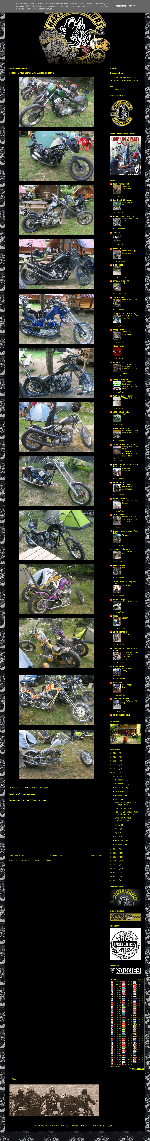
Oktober (120, 788)
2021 (116, 773)
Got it (132, 6)
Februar (120, 841)
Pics (14, 1079)
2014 (116, 869)
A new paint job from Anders (130, 317)
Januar (119, 844)
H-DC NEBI (118, 265)
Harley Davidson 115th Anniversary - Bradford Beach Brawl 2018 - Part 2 (125, 452)
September (121, 792)
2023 (116, 765)
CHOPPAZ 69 (118, 362)
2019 (116, 849)
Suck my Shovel (121, 699)
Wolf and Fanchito (126, 469)
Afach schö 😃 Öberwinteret (129, 252)
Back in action (129, 602)
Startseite (56, 856)
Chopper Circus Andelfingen (123, 819)
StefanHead (118, 666)
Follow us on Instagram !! (128, 333)
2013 (116, 873)
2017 (116, 857)
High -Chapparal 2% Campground (125, 804)
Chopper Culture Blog (124, 314)
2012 (116, 876)
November (120, 784)
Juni (118, 825)
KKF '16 (125, 634)
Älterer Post (95, 856)
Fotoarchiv (116, 73)
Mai (117, 829)
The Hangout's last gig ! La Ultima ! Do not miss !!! (130, 385)
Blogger (109, 1126)
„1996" (125, 618)
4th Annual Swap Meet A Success (130, 431)
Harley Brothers (123, 808)
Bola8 (124, 283)
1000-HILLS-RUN (121, 412)
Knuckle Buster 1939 (124, 445)
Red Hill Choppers (123, 200)
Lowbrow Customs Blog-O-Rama (125, 649)
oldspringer (119, 346)
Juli (118, 799)
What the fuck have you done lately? (125, 465)
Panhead (117, 249)
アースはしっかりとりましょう (130, 702)
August (119, 795)
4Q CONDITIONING (121, 715)
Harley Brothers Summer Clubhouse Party (128, 813)
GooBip (116, 616)
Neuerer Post (17, 856)
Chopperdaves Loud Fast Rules (125, 532)
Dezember (120, 780)
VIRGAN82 (117, 683)
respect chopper (121, 549)
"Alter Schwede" (130, 398)
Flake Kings (119, 600)
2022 (116, 769)
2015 (116, 865)
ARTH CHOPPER (120, 565)
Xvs (123, 567)
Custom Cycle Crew (123, 396)
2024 (116, 761)
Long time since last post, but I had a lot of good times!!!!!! (130, 369)
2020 (116, 777)
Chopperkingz (120, 330)
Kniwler (117, 233)
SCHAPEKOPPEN (120, 632)
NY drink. (126, 586)
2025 (116, 757)
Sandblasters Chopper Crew (124, 583)
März (118, 837)
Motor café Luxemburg (127, 187)
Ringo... (126, 535)
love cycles (119, 515)
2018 (124, 414)
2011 (116, 880)
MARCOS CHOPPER (121, 281)
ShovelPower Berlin (123, 216)
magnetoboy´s (120, 483)
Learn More (120, 6)
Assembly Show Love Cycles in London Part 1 (129, 519)
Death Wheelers (121, 428)
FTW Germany (119, 298)
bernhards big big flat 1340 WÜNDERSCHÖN (129, 487)
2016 (116, 861)
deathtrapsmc (120, 499)
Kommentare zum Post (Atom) (37, 860)
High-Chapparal (121, 184)
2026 (116, 753)
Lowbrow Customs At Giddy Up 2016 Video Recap (130, 655)
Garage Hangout (121, 380)
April (118, 833)
